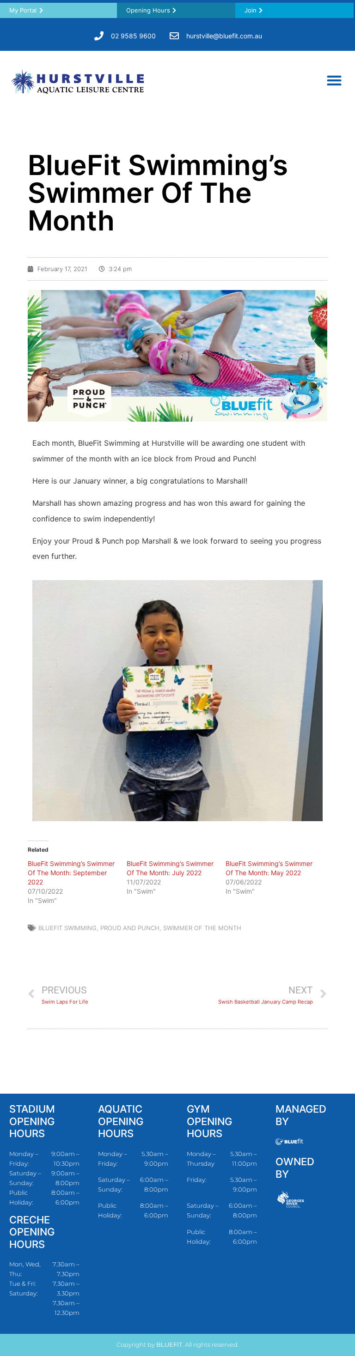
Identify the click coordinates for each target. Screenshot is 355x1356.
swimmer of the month (202, 928)
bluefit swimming (67, 928)
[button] (334, 80)
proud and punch (129, 928)
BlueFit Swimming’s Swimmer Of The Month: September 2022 (71, 873)
